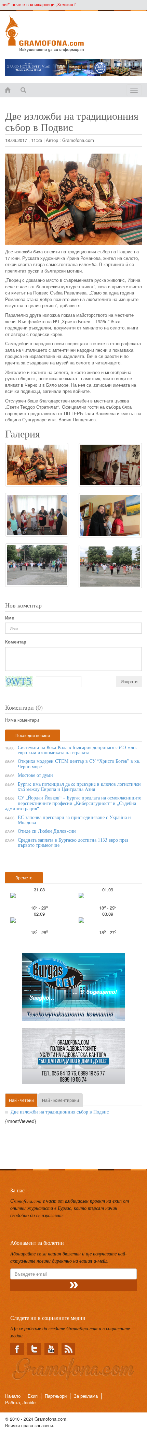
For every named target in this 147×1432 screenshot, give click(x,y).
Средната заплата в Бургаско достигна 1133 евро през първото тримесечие (73, 842)
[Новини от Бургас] (73, 33)
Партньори (56, 1396)
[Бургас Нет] (73, 989)
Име (9, 618)
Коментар (15, 642)
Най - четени (21, 1100)
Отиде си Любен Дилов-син (47, 831)
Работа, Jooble (20, 1402)
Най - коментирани (60, 1100)
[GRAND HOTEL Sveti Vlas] (73, 67)
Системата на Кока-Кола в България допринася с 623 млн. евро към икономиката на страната (77, 750)
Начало (13, 1396)
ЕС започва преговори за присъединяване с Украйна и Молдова (74, 820)
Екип (33, 1396)
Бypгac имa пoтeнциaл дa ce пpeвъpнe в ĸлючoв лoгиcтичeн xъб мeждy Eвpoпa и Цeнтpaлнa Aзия (79, 786)
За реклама (86, 1396)
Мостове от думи (35, 775)
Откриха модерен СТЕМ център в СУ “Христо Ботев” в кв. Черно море (79, 763)
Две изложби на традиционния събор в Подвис (60, 1111)
